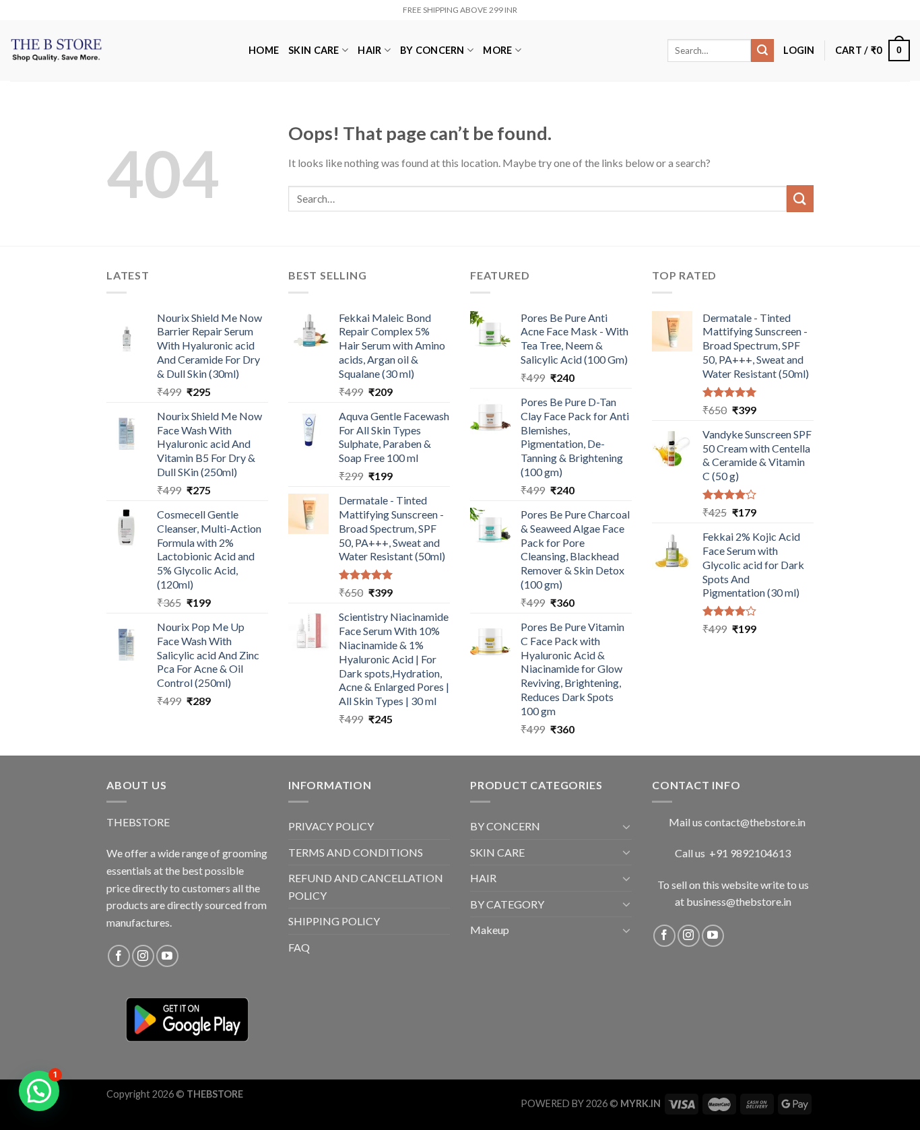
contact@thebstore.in (755, 822)
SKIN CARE (313, 50)
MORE (497, 50)
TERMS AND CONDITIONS (355, 852)
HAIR (369, 50)
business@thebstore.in (738, 901)
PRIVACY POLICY (331, 826)
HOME (264, 50)
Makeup (489, 929)
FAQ (299, 947)
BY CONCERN (432, 50)
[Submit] (762, 50)
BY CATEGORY (507, 904)
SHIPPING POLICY (334, 921)
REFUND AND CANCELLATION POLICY (365, 886)
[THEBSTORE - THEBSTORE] (119, 50)
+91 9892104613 (750, 852)
